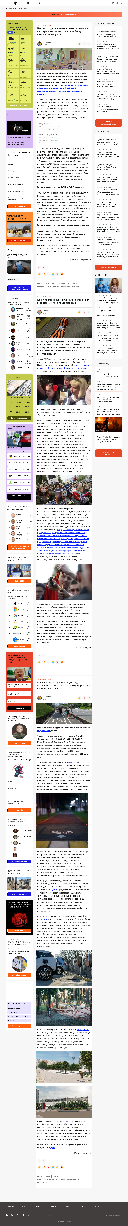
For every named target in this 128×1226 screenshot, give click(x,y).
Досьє (82, 3)
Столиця (68, 3)
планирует (42, 919)
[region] (19, 285)
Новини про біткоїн (19, 1026)
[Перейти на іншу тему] (117, 3)
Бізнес (88, 3)
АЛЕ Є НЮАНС (19, 743)
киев (47, 283)
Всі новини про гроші (19, 418)
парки (55, 1176)
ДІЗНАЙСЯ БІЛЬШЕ (19, 975)
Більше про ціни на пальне (19, 496)
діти (54, 283)
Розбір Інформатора (19, 894)
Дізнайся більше (19, 931)
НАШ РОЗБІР (19, 581)
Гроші (55, 3)
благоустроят (83, 1029)
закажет (72, 762)
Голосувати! (19, 708)
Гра (93, 3)
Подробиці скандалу (19, 1061)
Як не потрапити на (69, 15)
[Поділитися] (84, 44)
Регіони (75, 3)
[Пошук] (121, 3)
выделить (53, 890)
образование (64, 283)
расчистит (67, 1121)
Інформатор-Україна (44, 3)
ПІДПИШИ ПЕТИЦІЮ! (19, 240)
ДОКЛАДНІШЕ (19, 646)
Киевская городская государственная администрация (58, 286)
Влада (61, 3)
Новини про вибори (19, 861)
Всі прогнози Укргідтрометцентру (19, 288)
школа (39, 283)
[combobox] (13, 279)
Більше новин (108, 267)
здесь (52, 1147)
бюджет (40, 1176)
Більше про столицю (109, 453)
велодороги (42, 1182)
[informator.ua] (15, 3)
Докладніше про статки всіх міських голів (19, 547)
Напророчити (19, 206)
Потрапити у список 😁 (19, 1110)
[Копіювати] (89, 44)
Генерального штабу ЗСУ (22, 105)
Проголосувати (19, 1213)
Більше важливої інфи (108, 123)
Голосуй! (19, 810)
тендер (74, 283)
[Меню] (28, 3)
